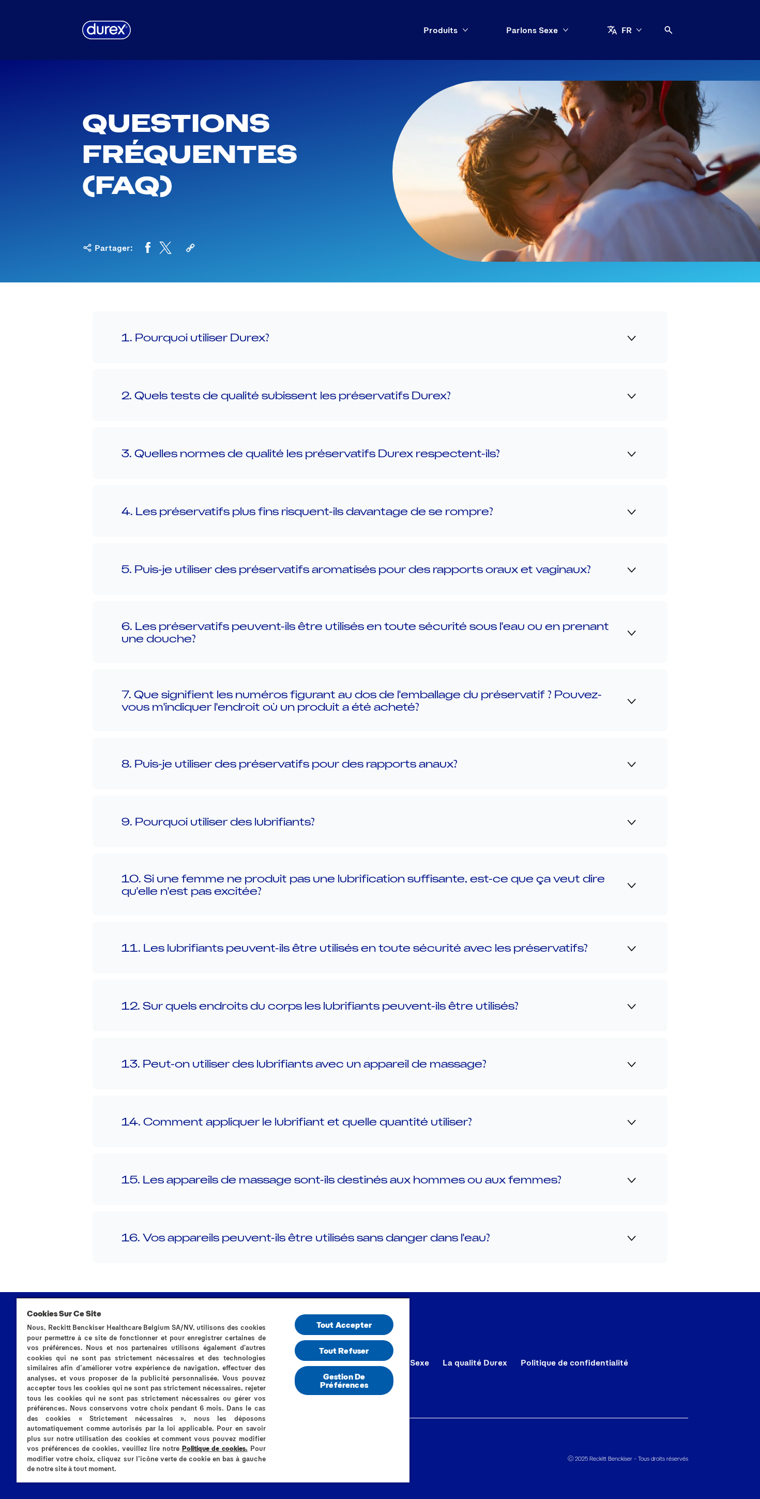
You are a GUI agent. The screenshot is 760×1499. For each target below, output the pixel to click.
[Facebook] (148, 247)
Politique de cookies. (215, 1448)
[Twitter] (165, 247)
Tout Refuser (344, 1350)
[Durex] (106, 30)
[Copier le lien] (190, 248)
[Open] (668, 30)
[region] (213, 1389)
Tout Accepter (344, 1324)
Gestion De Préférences (344, 1380)
